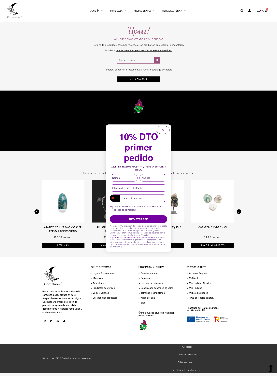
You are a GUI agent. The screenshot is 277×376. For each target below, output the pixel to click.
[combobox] (115, 198)
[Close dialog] (163, 130)
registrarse (138, 219)
